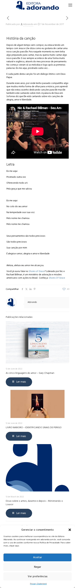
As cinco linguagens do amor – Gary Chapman (30, 373)
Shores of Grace (37, 271)
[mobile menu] (70, 5)
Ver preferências (37, 576)
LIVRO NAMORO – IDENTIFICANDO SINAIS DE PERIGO (34, 427)
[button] (70, 529)
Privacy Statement (38, 583)
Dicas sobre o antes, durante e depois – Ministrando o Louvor (34, 502)
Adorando (28, 24)
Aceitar (37, 557)
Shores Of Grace (57, 278)
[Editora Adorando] (37, 5)
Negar (37, 567)
